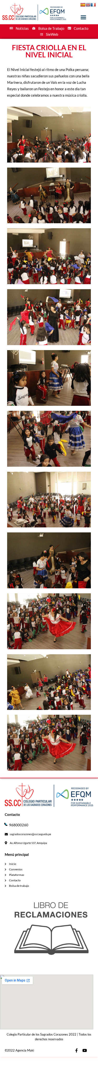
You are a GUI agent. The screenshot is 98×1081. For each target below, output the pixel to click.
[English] (88, 5)
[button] (83, 17)
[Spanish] (82, 5)
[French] (93, 5)
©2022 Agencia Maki (19, 1050)
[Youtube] (84, 1050)
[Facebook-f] (76, 1050)
